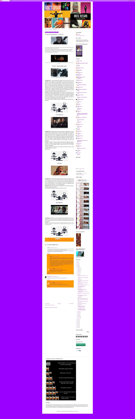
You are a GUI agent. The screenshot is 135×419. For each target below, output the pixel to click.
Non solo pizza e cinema (80, 67)
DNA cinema (79, 104)
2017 (77, 266)
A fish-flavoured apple (80, 94)
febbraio (79, 316)
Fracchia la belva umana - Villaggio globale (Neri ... (83, 278)
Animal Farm (79, 152)
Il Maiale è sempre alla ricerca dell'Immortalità (81, 77)
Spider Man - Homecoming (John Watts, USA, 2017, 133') (83, 283)
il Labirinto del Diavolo (80, 99)
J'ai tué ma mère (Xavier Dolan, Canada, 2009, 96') (83, 293)
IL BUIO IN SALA (79, 72)
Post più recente (47, 303)
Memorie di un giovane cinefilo (81, 148)
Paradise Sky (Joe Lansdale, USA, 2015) (83, 298)
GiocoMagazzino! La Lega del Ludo (82, 92)
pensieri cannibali (79, 60)
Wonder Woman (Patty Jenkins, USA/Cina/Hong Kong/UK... (82, 309)
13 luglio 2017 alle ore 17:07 (53, 247)
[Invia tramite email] (55, 238)
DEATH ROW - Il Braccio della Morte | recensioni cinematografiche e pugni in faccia (82, 114)
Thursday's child (80, 279)
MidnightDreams (79, 108)
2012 (77, 324)
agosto (78, 273)
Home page (59, 303)
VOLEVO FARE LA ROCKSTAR (81, 84)
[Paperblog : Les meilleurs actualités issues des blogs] (78, 351)
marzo (78, 315)
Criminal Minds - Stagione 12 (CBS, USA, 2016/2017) (83, 281)
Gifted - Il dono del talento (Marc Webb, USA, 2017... (83, 302)
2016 (77, 319)
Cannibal (71, 51)
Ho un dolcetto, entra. (80, 124)
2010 (77, 327)
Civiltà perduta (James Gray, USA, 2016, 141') (83, 276)
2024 (77, 261)
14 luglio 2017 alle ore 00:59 (58, 268)
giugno (79, 311)
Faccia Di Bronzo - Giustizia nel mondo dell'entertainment (82, 141)
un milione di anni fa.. (80, 135)
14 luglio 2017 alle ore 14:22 (55, 276)
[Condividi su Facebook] (58, 238)
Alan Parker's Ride (79, 138)
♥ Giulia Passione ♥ (79, 106)
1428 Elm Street (79, 145)
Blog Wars (55, 29)
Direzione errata (79, 143)
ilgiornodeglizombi (79, 74)
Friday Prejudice (79, 121)
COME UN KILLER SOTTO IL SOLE (82, 63)
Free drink (50, 29)
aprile (78, 314)
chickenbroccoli (79, 101)
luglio (78, 274)
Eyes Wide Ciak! (79, 131)
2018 (77, 265)
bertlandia (78, 128)
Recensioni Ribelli (79, 70)
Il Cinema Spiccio (79, 126)
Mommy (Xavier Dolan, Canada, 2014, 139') (83, 284)
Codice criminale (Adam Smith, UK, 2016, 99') (83, 300)
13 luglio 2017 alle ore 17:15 (55, 256)
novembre (79, 269)
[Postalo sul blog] (56, 238)
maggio (79, 312)
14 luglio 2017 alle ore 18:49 (58, 282)
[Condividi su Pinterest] (59, 238)
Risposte (49, 254)
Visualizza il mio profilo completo (80, 35)
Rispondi (48, 252)
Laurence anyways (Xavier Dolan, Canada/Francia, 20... (82, 289)
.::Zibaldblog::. (79, 133)
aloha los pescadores (80, 80)
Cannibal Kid (49, 276)
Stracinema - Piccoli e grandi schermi (82, 97)
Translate (82, 174)
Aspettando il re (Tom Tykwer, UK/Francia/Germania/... (81, 306)
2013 (77, 323)
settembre (79, 271)
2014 (77, 322)
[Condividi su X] (57, 238)
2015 (77, 320)
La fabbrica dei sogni (80, 87)
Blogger (77, 411)
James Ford (51, 268)
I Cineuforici (78, 150)
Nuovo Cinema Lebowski (80, 119)
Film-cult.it (78, 154)
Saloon (46, 29)
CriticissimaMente (79, 82)
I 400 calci (78, 65)
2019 (77, 264)
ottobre (79, 270)
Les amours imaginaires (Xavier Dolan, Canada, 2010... (82, 291)
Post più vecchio (71, 303)
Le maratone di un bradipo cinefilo (81, 117)
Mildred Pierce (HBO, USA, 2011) (82, 303)
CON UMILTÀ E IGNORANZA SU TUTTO (82, 90)
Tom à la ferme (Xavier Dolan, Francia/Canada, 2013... (81, 286)
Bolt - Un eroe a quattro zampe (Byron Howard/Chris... (82, 295)
